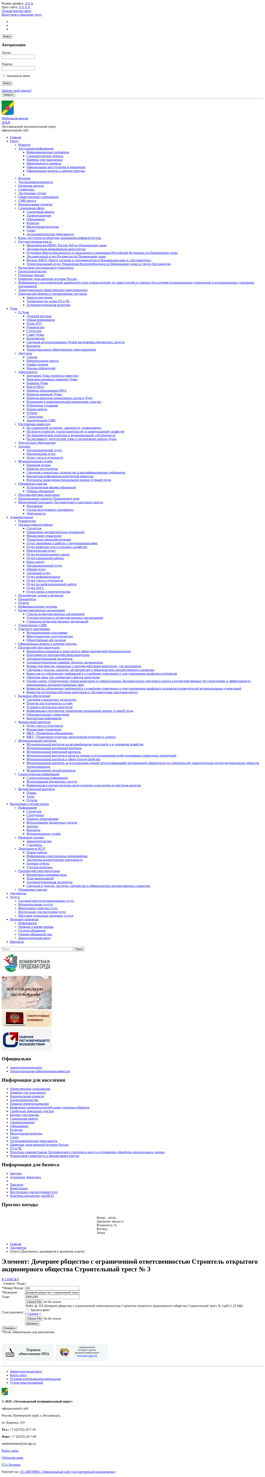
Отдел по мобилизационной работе (51, 584)
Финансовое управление (43, 536)
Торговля (16, 1184)
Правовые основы (31, 837)
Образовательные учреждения (47, 714)
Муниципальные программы (46, 632)
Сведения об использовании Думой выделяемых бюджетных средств (75, 342)
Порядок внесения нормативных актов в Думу (59, 398)
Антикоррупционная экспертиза (49, 658)
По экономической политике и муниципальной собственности (71, 435)
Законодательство (39, 841)
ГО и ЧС (16, 1148)
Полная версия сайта (16, 11)
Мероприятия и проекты (43, 163)
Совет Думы (35, 334)
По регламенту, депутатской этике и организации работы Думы (71, 439)
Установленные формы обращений (51, 487)
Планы (31, 792)
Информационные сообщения (47, 152)
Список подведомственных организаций (55, 614)
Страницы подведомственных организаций (57, 621)
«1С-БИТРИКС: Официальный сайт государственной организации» (67, 1471)
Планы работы (36, 409)
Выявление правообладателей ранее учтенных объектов (49, 1107)
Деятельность (27, 372)
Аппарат (24, 446)
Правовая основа (38, 465)
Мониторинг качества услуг (38, 908)
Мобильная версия (15, 118)
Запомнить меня (18, 76)
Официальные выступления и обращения (55, 167)
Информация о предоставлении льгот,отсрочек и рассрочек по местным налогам (83, 785)
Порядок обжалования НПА (46, 390)
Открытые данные (31, 275)
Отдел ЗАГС (35, 588)
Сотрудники (35, 815)
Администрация (21, 517)
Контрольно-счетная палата (29, 804)
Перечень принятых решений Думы (51, 379)
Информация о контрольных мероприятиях (57, 856)
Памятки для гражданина (44, 159)
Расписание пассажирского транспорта (45, 267)
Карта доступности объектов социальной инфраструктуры (59, 238)
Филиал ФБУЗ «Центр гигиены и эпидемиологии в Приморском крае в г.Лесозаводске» (88, 260)
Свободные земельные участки (32, 1111)
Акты (30, 796)
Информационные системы (37, 606)
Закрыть (8, 94)
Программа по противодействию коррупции (58, 655)
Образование (35, 219)
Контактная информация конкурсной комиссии (60, 476)
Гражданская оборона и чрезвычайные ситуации (52, 293)
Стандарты (34, 845)
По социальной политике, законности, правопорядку (64, 428)
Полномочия (35, 338)
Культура (32, 223)
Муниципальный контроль (37, 740)
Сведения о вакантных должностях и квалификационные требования (75, 472)
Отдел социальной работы (45, 558)
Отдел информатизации (43, 576)
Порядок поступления (42, 468)
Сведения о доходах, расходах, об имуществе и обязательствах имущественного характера (90, 670)
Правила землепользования (29, 1103)
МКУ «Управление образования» (49, 733)
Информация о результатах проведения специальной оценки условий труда (79, 711)
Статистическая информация (38, 774)
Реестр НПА (35, 387)
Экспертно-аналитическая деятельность (54, 859)
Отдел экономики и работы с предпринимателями (62, 543)
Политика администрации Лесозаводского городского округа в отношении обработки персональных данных (87, 1152)
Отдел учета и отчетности (44, 457)
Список (31, 357)
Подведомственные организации (41, 610)
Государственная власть (35, 241)
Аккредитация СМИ (40, 420)
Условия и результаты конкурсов (49, 707)
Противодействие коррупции (39, 495)
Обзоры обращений (40, 491)
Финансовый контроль (34, 722)
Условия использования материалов (35, 1379)
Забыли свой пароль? (17, 90)
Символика (26, 189)
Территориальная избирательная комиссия (40, 1071)
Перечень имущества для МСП (32, 1195)
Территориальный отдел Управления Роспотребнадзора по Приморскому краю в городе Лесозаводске (98, 264)
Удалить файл (40, 1310)
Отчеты (31, 413)
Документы (18, 893)
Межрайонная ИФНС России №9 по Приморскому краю (66, 245)
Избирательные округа (42, 360)
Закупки (32, 826)
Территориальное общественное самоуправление (53, 290)
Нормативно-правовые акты (46, 874)
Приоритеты (27, 599)
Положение (34, 506)
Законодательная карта (34, 938)
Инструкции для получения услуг (42, 912)
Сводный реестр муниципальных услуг (46, 900)
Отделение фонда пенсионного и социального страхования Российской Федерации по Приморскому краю (102, 252)
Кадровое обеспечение (34, 696)
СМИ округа (27, 200)
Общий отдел (36, 569)
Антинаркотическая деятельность (50, 234)
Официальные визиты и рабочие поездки (55, 171)
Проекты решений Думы (44, 394)
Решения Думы (37, 383)
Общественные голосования (38, 197)
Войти (7, 36)
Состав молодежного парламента (49, 509)
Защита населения (39, 297)
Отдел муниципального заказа (48, 554)
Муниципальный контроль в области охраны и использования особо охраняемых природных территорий (101, 755)
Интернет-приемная (24, 919)
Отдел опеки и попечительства (48, 591)
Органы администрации (35, 524)
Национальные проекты (35, 204)
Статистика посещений (26, 1382)
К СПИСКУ (10, 1279)
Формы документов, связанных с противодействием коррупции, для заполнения (83, 666)
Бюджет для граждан (24, 1115)
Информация (27, 807)
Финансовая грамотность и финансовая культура (44, 1156)
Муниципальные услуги (35, 904)
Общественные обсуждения (46, 640)
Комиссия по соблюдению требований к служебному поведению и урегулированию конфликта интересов (101, 673)
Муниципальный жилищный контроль (54, 748)
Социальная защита (40, 212)
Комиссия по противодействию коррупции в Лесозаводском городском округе (82, 692)
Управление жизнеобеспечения (48, 539)
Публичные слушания (42, 405)
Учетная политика (39, 867)
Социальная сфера (31, 208)
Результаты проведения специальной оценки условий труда (68, 480)
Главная (15, 137)
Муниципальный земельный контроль (53, 751)
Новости (24, 144)
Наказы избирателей (40, 368)
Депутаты (25, 353)
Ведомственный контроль (36, 789)
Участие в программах (34, 629)
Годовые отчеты (37, 863)
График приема (37, 364)
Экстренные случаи (32, 193)
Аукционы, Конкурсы (25, 1177)
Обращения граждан (32, 483)
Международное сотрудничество (49, 636)
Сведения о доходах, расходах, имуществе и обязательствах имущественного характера (88, 886)
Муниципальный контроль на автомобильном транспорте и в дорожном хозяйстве (84, 744)
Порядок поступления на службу (49, 703)
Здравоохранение (38, 215)
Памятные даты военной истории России (47, 279)
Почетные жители (31, 185)
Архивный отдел (38, 573)
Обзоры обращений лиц (35, 934)
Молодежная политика (42, 226)
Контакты (33, 346)
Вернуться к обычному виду (22, 14)
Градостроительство (32, 271)
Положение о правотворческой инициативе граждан (63, 401)
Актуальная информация (35, 148)
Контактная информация (43, 718)
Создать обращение (32, 930)
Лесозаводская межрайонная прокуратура (56, 249)
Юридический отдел (40, 454)
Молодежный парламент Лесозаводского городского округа (60, 502)
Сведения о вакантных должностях (51, 699)
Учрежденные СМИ (32, 625)
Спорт (30, 230)
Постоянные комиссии (34, 424)
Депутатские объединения (36, 442)
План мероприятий (40, 878)
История (24, 178)
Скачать (33, 1313)
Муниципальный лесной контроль (50, 770)
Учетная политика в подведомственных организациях (64, 617)
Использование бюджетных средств (51, 781)
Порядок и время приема (35, 927)
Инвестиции (19, 1188)
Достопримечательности (35, 182)
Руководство (35, 327)
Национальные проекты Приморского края (48, 498)
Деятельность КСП (31, 848)
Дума (13, 308)
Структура (33, 331)
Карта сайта (18, 1375)
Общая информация (40, 320)
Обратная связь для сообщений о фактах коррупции (63, 677)
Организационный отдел (44, 450)
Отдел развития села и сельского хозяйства (56, 547)
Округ (14, 141)
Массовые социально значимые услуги (45, 915)
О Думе (23, 312)
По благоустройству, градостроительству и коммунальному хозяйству (75, 431)
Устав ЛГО (34, 323)
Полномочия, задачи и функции (40, 595)
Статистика (34, 416)
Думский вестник (39, 316)
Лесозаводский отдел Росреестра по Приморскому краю (66, 256)
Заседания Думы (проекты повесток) (52, 375)
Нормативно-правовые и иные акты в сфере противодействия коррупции (78, 651)
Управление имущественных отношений (55, 532)
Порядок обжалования (42, 819)
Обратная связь (12, 1457)
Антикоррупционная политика (48, 305)
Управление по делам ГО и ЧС (48, 301)
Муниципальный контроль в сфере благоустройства (63, 759)
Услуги (15, 897)
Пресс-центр (35, 562)
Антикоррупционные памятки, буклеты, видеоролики (64, 662)
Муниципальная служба (35, 461)
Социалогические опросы (44, 156)
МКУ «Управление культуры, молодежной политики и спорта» (71, 737)
